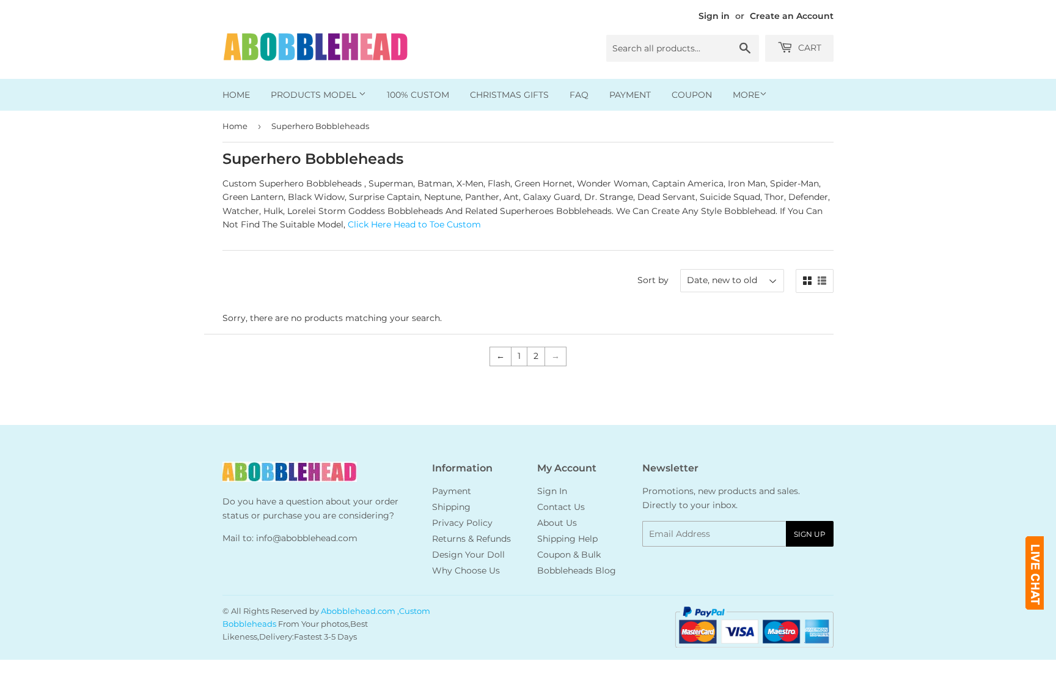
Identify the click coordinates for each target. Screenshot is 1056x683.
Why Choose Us (466, 570)
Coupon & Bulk (569, 554)
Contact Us (561, 506)
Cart (808, 47)
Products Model (315, 94)
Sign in (714, 15)
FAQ (579, 94)
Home (236, 94)
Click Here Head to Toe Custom (414, 224)
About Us (557, 522)
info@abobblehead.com (307, 538)
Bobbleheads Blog (576, 570)
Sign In (552, 491)
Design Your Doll (468, 554)
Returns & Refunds (471, 538)
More (746, 94)
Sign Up (810, 534)
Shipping (451, 506)
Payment (630, 94)
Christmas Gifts (509, 94)
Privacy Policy (462, 522)
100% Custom (418, 94)
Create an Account (792, 15)
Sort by (653, 280)
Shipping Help (567, 538)
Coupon (692, 94)
